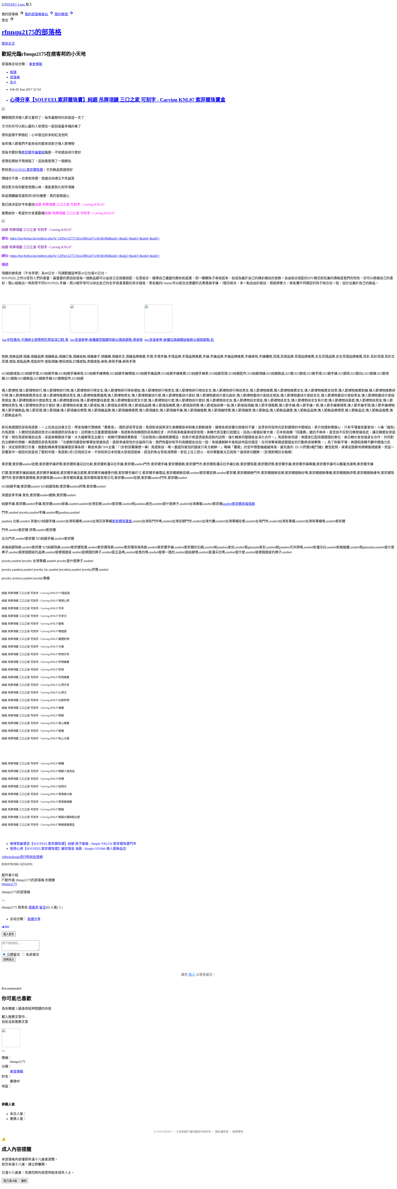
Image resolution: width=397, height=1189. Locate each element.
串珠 (139, 340)
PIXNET (167, 1131)
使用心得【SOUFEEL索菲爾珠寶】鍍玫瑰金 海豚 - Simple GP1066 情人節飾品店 (68, 848)
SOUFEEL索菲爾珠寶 (27, 169)
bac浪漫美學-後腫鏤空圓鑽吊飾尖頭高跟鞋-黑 (103, 340)
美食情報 (35, 64)
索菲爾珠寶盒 (122, 521)
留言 (42, 907)
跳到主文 (8, 43)
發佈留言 (8, 959)
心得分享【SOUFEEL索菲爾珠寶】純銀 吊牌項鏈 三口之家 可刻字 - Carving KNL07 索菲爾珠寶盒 (117, 99)
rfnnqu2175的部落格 (31, 32)
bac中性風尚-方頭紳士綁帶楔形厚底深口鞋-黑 (35, 340)
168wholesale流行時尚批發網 (22, 857)
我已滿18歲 (10, 1180)
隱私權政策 (221, 1131)
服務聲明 (237, 1131)
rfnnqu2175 (9, 884)
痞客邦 (33, 907)
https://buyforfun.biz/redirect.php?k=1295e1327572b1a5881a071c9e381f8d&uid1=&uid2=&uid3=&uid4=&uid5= (85, 238)
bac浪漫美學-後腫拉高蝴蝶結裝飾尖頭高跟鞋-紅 (179, 340)
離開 (23, 1180)
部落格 (15, 77)
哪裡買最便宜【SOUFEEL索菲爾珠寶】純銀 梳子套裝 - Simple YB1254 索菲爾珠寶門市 (73, 843)
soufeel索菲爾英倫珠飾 (238, 504)
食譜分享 (34, 919)
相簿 (13, 72)
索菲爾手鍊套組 (33, 152)
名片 (13, 82)
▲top (5, 926)
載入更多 (8, 934)
